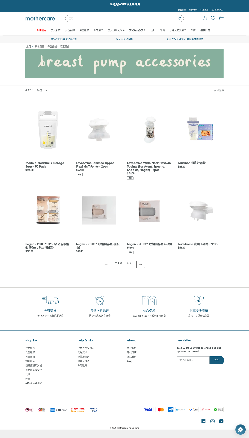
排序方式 (29, 90)
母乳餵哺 (52, 46)
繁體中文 (219, 10)
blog (129, 361)
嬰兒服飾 (30, 347)
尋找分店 (132, 352)
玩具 (27, 374)
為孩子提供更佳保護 (199, 315)
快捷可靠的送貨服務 (99, 315)
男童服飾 (30, 356)
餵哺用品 (39, 46)
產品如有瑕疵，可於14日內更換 (149, 315)
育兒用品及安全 (33, 369)
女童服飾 (30, 352)
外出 (27, 378)
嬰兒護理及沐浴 (33, 365)
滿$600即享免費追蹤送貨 (50, 315)
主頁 (28, 46)
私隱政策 (82, 365)
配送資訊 (82, 352)
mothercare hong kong (128, 428)
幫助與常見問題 (86, 347)
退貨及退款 (83, 361)
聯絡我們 (132, 356)
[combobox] (124, 18)
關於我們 (132, 347)
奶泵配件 (64, 46)
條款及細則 (83, 356)
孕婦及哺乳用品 (33, 383)
